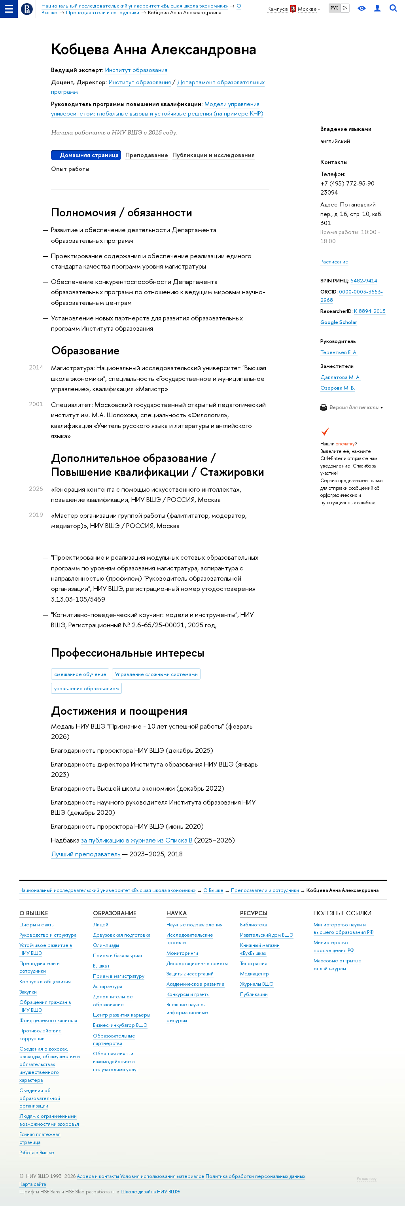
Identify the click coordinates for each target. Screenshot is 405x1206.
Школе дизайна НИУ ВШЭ (150, 1191)
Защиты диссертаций (190, 973)
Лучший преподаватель (86, 853)
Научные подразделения (195, 924)
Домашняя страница (89, 155)
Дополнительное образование (113, 1000)
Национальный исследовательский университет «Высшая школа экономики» (107, 890)
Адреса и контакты (98, 1176)
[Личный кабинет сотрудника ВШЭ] (377, 9)
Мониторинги (182, 953)
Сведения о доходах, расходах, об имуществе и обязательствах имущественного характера (49, 1064)
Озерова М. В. (337, 387)
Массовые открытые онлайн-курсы (337, 964)
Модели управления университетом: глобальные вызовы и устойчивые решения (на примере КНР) (157, 108)
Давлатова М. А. (340, 377)
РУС (335, 8)
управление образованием (86, 688)
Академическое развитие (196, 984)
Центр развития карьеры (121, 1014)
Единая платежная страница (40, 1138)
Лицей (100, 924)
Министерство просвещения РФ (334, 946)
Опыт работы (70, 169)
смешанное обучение (80, 674)
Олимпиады (106, 945)
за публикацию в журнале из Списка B (137, 839)
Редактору (367, 1178)
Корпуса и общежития (45, 981)
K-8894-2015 (370, 310)
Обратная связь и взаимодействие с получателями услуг (115, 1061)
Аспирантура (107, 986)
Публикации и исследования (213, 155)
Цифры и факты (37, 924)
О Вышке (213, 890)
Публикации (254, 994)
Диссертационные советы (197, 963)
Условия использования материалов (162, 1176)
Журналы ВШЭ (257, 984)
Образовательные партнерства (114, 1039)
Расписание (334, 261)
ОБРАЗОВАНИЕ (114, 913)
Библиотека (253, 924)
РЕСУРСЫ (253, 913)
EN (345, 8)
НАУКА (177, 913)
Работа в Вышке (36, 1152)
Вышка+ (101, 965)
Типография (253, 963)
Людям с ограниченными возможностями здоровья (49, 1120)
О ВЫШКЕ (33, 913)
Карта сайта (32, 1184)
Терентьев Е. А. (339, 352)
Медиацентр (254, 973)
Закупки (28, 991)
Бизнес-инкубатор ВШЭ (120, 1025)
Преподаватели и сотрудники (265, 890)
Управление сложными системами (156, 674)
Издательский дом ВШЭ (266, 934)
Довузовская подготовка (121, 934)
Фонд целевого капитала (48, 1020)
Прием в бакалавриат (117, 955)
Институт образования (136, 70)
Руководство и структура (47, 934)
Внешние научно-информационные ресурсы (187, 1012)
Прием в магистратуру (118, 976)
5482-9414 (363, 280)
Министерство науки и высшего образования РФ (344, 928)
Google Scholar (338, 322)
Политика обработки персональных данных (255, 1176)
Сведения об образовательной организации (39, 1098)
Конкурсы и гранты (188, 994)
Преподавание (146, 155)
